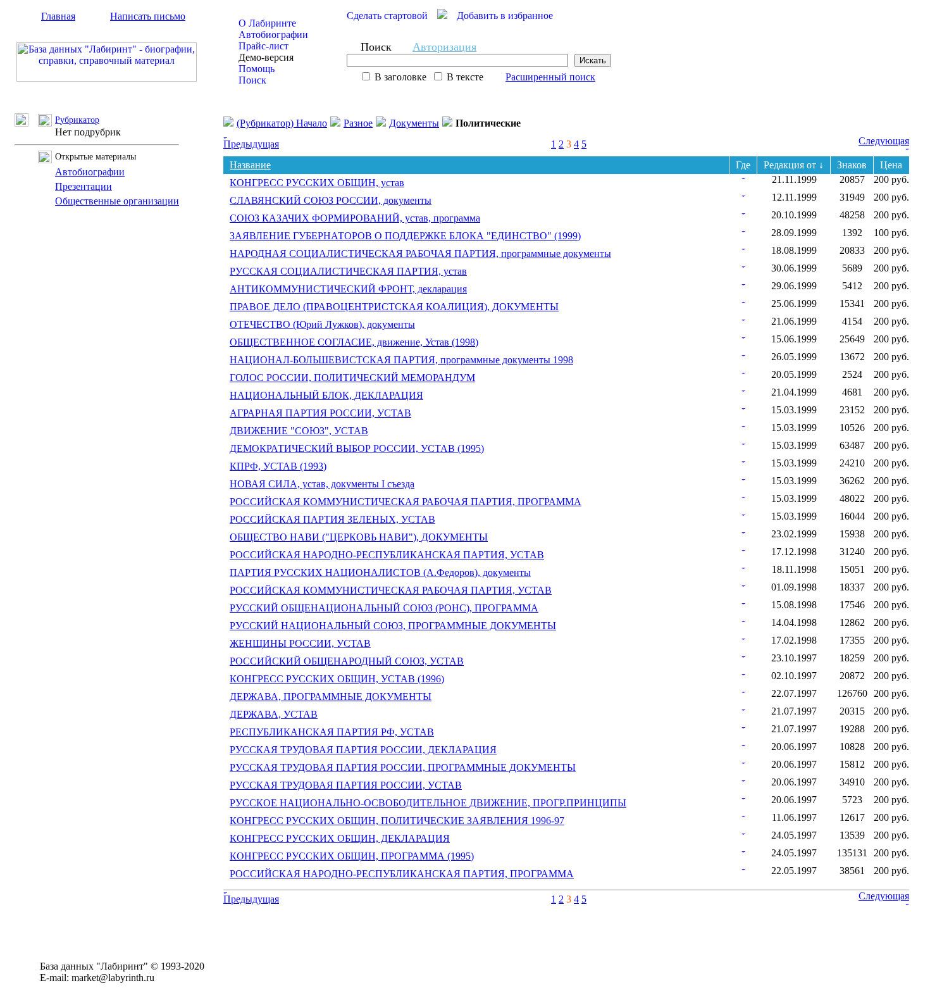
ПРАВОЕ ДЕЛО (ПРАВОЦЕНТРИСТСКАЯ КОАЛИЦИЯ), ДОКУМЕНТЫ (394, 306)
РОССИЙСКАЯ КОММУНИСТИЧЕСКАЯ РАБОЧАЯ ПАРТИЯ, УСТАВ (391, 590)
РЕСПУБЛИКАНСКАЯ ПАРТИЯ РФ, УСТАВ (332, 732)
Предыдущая (251, 144)
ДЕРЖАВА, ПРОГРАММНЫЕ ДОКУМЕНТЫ (330, 696)
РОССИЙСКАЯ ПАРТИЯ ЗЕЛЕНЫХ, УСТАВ (332, 519)
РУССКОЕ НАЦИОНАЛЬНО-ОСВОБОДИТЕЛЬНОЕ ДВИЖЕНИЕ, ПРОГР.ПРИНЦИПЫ (428, 802)
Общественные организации (117, 201)
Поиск (252, 80)
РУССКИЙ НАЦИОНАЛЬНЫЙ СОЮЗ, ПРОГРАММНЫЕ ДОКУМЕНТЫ (393, 625)
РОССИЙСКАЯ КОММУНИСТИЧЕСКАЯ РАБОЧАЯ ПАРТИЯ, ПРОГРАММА (405, 501)
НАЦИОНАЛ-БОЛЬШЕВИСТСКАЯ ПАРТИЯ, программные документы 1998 (401, 359)
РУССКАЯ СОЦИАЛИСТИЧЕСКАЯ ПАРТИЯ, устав (348, 271)
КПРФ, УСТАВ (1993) (278, 466)
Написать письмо (147, 16)
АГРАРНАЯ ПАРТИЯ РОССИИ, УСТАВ (320, 413)
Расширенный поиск (550, 77)
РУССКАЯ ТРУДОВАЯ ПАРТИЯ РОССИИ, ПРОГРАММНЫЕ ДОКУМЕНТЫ (403, 767)
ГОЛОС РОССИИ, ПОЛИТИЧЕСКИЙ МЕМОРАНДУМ (352, 377)
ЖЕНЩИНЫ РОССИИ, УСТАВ (300, 643)
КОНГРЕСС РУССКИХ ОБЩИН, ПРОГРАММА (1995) (352, 856)
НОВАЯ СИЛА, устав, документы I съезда (322, 483)
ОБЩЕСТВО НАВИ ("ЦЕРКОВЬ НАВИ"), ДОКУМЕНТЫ (359, 537)
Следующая (884, 140)
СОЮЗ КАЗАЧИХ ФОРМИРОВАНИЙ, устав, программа (355, 218)
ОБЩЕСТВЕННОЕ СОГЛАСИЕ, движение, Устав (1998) (354, 342)
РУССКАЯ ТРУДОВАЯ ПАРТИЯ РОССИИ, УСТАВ (346, 785)
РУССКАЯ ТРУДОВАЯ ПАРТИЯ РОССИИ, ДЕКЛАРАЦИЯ (363, 749)
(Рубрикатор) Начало (282, 123)
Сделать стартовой (387, 15)
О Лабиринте (267, 23)
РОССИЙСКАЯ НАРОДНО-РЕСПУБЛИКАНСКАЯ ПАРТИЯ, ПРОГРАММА (402, 873)
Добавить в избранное (505, 15)
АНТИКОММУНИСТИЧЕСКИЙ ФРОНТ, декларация (348, 289)
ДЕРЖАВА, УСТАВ (274, 714)
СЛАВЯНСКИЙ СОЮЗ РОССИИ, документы (330, 200)
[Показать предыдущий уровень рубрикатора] (26, 123)
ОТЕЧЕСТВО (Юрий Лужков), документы (322, 324)
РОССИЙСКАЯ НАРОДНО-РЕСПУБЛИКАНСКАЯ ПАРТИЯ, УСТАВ (387, 554)
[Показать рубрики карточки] (743, 175)
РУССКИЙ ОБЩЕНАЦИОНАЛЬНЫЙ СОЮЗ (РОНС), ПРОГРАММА (384, 608)
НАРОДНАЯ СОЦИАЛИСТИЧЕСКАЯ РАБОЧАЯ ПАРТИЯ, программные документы (420, 253)
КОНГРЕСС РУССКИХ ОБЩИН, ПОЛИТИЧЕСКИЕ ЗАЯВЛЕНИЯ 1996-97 (397, 820)
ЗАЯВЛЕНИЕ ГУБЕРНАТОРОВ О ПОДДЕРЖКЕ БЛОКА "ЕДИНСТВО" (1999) (405, 235)
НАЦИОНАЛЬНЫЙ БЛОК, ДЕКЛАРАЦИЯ (326, 395)
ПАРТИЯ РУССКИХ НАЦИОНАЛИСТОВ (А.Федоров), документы (380, 572)
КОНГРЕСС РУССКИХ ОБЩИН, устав (317, 182)
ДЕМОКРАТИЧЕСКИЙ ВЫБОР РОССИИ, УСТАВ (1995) (357, 448)
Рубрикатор (77, 120)
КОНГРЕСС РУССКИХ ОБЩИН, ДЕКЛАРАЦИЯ (340, 838)
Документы (414, 123)
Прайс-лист (263, 46)
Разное (358, 123)
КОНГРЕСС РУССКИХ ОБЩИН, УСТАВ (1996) (337, 678)
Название (250, 164)
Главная (58, 16)
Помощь (257, 68)
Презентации (83, 186)
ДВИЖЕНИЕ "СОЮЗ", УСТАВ (299, 430)
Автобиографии (273, 34)
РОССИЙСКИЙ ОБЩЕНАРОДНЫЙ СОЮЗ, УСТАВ (347, 661)
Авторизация (444, 47)
